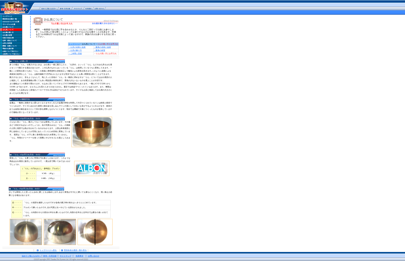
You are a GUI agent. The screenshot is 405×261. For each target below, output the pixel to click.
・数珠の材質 (99, 50)
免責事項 (79, 256)
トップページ (74, 44)
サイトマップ (65, 256)
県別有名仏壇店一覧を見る (75, 250)
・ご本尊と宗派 (75, 53)
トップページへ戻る (48, 250)
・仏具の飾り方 (75, 50)
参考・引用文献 (49, 256)
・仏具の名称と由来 (77, 47)
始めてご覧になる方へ (31, 256)
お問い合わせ (93, 256)
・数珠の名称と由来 (102, 47)
